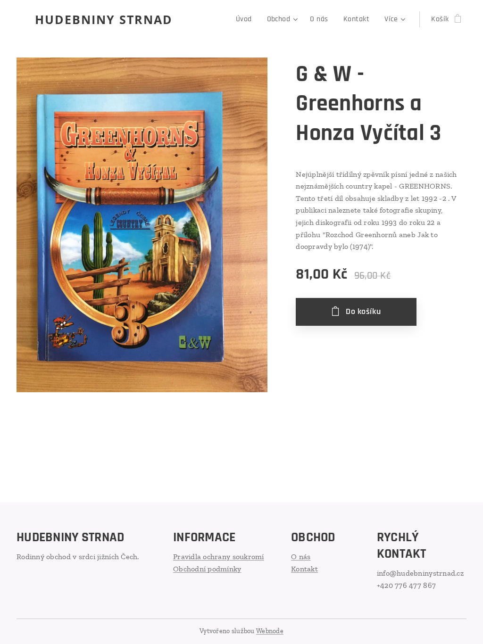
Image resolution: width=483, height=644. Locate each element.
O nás (300, 556)
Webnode (269, 631)
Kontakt (304, 568)
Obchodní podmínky (207, 568)
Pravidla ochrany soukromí (218, 556)
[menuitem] (246, 19)
